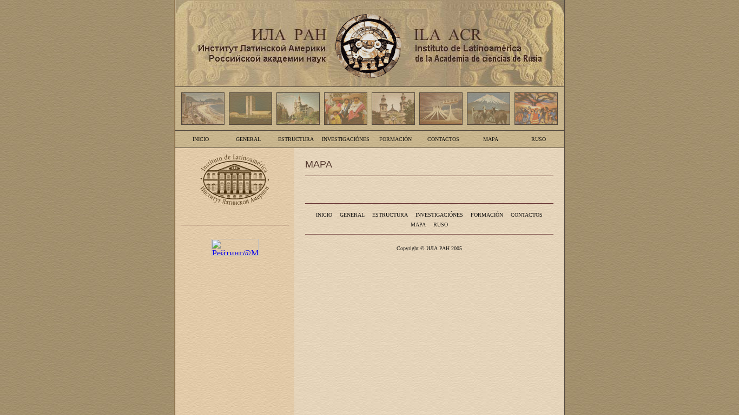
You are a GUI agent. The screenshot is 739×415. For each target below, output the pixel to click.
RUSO (538, 139)
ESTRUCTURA (296, 139)
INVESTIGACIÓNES (346, 139)
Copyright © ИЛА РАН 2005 (429, 248)
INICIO (201, 139)
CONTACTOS (443, 139)
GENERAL (248, 139)
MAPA (490, 139)
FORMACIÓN (395, 139)
